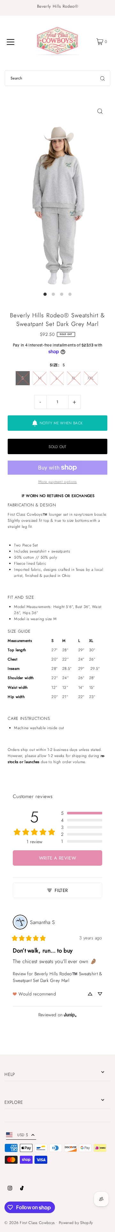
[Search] (102, 78)
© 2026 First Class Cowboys (29, 1222)
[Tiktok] (22, 1189)
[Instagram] (10, 1189)
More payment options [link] (57, 481)
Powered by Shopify (76, 1222)
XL (74, 378)
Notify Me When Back (61, 423)
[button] (81, 813)
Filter (61, 890)
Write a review (57, 858)
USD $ (22, 1134)
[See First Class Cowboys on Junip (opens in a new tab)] (70, 1014)
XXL (91, 378)
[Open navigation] (11, 42)
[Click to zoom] (100, 111)
